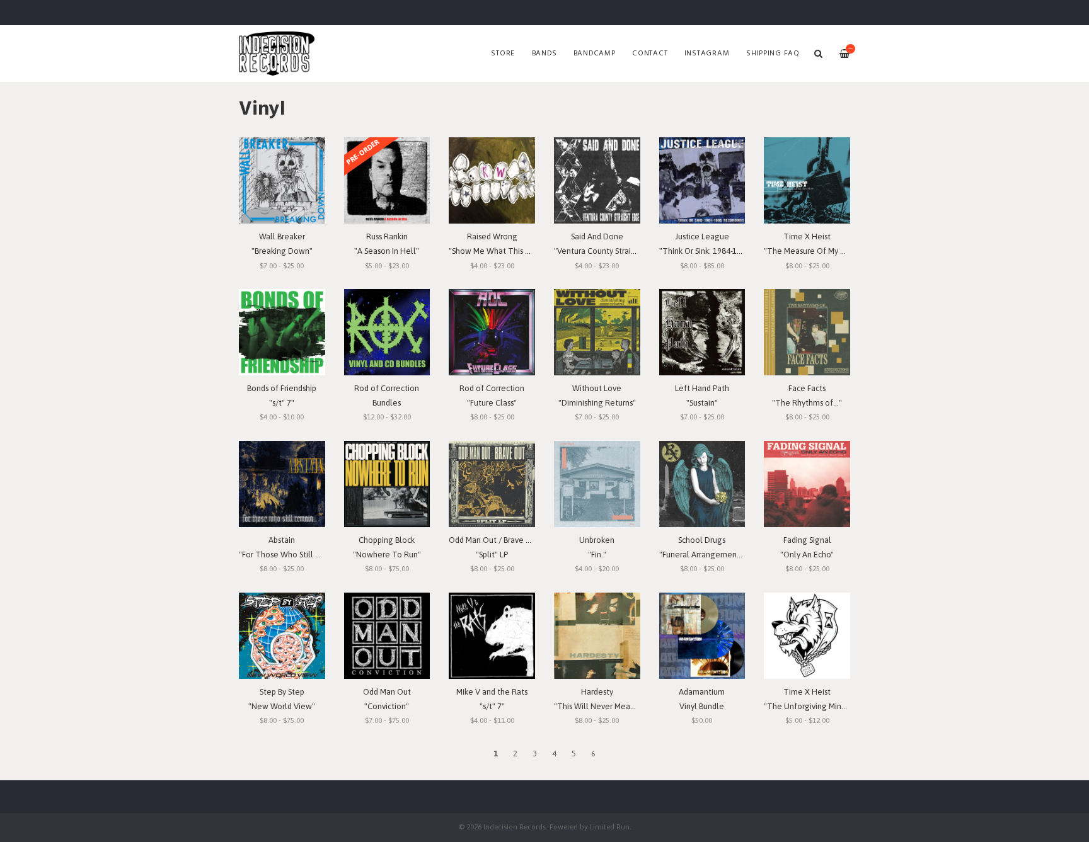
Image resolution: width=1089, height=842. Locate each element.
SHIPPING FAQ (773, 53)
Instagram (707, 53)
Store (503, 53)
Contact (649, 53)
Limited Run (610, 826)
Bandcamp (594, 53)
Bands (544, 53)
